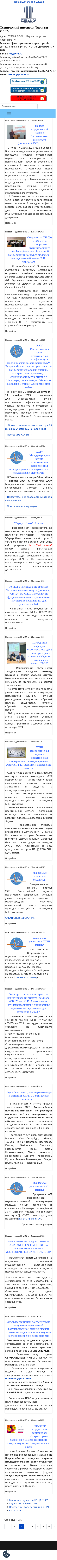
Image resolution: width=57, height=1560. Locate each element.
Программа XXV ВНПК (19, 434)
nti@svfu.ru (15, 53)
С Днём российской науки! (24, 1503)
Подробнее (10, 222)
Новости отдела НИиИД (16, 120)
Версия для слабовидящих (28, 1)
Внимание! (15, 1510)
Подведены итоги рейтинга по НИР (29, 1507)
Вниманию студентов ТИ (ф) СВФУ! (28, 1500)
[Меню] (9, 113)
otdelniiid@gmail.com (18, 1378)
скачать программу (25, 977)
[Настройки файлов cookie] (6, 1554)
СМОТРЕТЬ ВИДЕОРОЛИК (19, 917)
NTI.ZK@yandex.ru (19, 74)
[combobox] (19, 106)
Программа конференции (22, 506)
